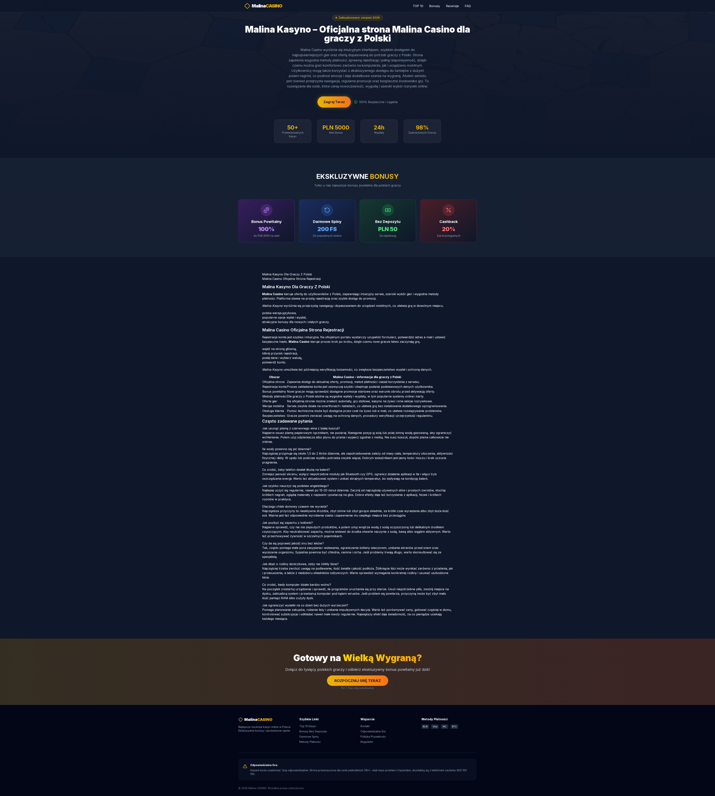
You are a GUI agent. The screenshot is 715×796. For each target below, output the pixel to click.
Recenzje (452, 6)
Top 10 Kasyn (307, 726)
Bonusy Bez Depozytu (313, 731)
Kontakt (365, 726)
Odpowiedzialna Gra (373, 731)
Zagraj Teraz (334, 102)
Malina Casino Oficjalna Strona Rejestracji (291, 279)
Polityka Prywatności (373, 736)
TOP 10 (418, 6)
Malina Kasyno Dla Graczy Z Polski (287, 274)
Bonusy (434, 6)
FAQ (468, 6)
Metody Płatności (310, 741)
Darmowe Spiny (309, 736)
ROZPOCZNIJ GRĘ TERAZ (357, 680)
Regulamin (366, 741)
